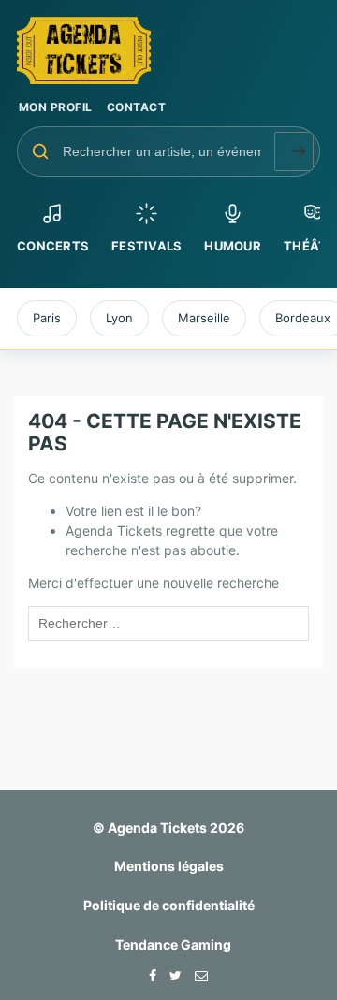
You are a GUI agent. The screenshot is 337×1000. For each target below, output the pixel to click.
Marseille (204, 317)
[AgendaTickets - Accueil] (168, 50)
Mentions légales (169, 866)
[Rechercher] (294, 151)
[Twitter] (171, 975)
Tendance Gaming (173, 944)
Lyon (119, 317)
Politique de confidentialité (169, 905)
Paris (47, 317)
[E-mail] (196, 975)
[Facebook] (147, 975)
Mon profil (56, 107)
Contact (136, 107)
